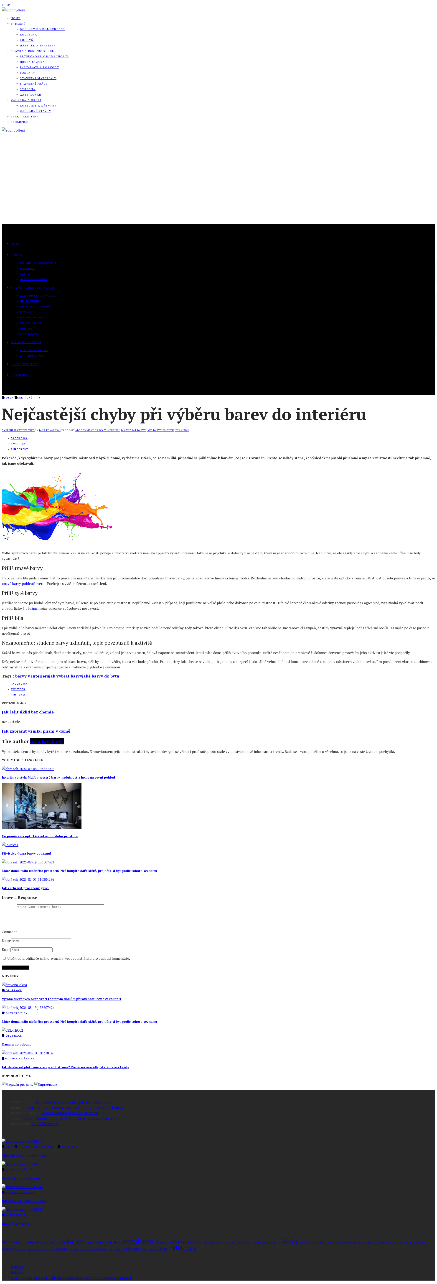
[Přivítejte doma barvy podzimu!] (10, 844)
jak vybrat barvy (133, 430)
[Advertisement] (218, 190)
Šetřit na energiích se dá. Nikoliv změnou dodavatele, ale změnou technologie (72, 1278)
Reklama (17, 1272)
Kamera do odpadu (16, 1044)
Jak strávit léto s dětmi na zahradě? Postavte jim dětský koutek (74, 1107)
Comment (9, 931)
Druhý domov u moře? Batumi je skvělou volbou (72, 1102)
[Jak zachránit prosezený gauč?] (28, 879)
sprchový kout (76, 1249)
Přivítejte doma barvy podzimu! (26, 853)
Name (6, 940)
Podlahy (27, 72)
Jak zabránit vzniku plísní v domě (36, 731)
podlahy (343, 1242)
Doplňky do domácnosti (42, 29)
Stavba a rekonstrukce (32, 51)
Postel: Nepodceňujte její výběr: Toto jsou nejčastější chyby (70, 1118)
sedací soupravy (46, 1249)
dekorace (72, 1241)
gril (212, 1242)
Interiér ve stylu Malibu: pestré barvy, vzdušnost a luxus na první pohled (58, 777)
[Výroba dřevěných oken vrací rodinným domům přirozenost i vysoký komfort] (14, 984)
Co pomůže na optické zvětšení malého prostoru (40, 836)
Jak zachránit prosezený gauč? (25, 888)
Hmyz (219, 1242)
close (6, 4)
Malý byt (304, 1242)
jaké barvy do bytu (160, 430)
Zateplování (31, 94)
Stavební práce (34, 83)
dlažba (117, 1242)
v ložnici (31, 608)
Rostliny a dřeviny (38, 105)
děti (167, 1242)
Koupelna (28, 34)
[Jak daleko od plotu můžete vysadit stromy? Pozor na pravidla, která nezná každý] (28, 1053)
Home (15, 18)
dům (206, 1242)
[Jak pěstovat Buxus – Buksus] (22, 1187)
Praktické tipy (24, 116)
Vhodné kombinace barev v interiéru (69, 1113)
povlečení (380, 1242)
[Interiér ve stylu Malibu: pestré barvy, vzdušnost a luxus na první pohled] (28, 768)
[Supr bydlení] (13, 10)
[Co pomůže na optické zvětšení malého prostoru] (41, 827)
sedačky (62, 1249)
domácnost (139, 1241)
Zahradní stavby (35, 111)
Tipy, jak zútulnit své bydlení (24, 1155)
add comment (85, 430)
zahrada (152, 1249)
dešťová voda (103, 1242)
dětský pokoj (181, 1242)
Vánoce (132, 1248)
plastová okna (328, 1242)
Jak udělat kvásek (44, 1124)
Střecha (28, 89)
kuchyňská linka (257, 1242)
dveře (160, 1242)
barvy (7, 1242)
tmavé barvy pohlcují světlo (24, 583)
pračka (392, 1242)
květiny (274, 1242)
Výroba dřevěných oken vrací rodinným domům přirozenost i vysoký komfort (61, 999)
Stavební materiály (38, 78)
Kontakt (17, 1267)
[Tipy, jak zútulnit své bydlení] (22, 1141)
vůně (143, 1249)
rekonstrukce (408, 1242)
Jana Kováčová (50, 430)
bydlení (30, 1242)
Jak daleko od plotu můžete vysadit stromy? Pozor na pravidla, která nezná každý (65, 1067)
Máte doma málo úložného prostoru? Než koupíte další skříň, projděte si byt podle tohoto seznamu (79, 870)
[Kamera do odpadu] (12, 1030)
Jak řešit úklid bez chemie (28, 712)
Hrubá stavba (32, 61)
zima (163, 1248)
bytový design (48, 1242)
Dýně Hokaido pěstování (21, 1178)
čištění (189, 1248)
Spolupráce (21, 122)
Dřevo (198, 1242)
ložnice (290, 1241)
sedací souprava (26, 1249)
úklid (175, 1248)
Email (6, 949)
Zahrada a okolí (26, 100)
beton (19, 1242)
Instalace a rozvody (39, 67)
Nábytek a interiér (38, 45)
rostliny (8, 1249)
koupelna (241, 1242)
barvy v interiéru (107, 430)
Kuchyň (27, 40)
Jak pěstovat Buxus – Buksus (24, 1201)
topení (110, 1249)
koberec (229, 1242)
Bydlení (18, 23)
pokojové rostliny (359, 1242)
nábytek (314, 1242)
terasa (100, 1249)
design (89, 1242)
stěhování (89, 1249)
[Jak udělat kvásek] (22, 1209)
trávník (120, 1249)
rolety (423, 1242)
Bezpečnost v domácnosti (44, 56)
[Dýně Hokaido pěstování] (22, 1164)
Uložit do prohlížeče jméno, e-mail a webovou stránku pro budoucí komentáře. (68, 958)
